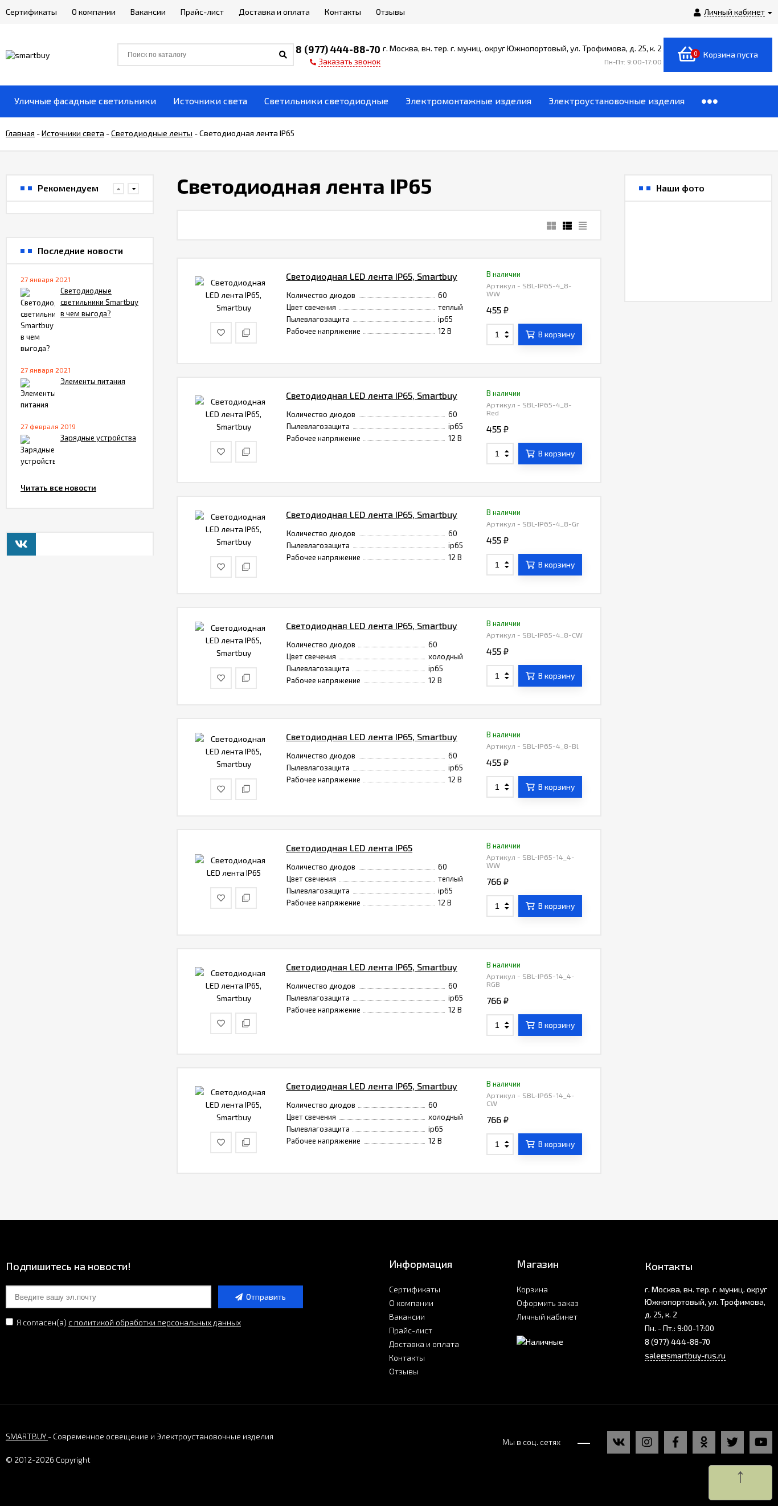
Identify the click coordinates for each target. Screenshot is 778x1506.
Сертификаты (414, 1289)
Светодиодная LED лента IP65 (349, 847)
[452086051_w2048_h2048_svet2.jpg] (698, 227)
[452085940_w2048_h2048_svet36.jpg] (651, 274)
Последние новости (80, 251)
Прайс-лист (410, 1330)
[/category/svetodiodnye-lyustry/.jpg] (651, 227)
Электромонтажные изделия (468, 100)
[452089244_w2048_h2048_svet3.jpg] (698, 274)
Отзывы (404, 1371)
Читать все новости (58, 487)
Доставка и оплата (424, 1344)
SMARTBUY (27, 1436)
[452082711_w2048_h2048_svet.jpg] (744, 227)
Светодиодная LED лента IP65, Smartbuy (371, 276)
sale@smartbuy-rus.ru (685, 1355)
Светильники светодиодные (326, 100)
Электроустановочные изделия (616, 100)
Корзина (532, 1289)
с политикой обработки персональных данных (154, 1322)
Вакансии (407, 1316)
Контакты (407, 1357)
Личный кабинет (547, 1316)
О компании (411, 1303)
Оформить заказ (548, 1303)
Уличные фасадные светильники (85, 100)
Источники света (210, 100)
